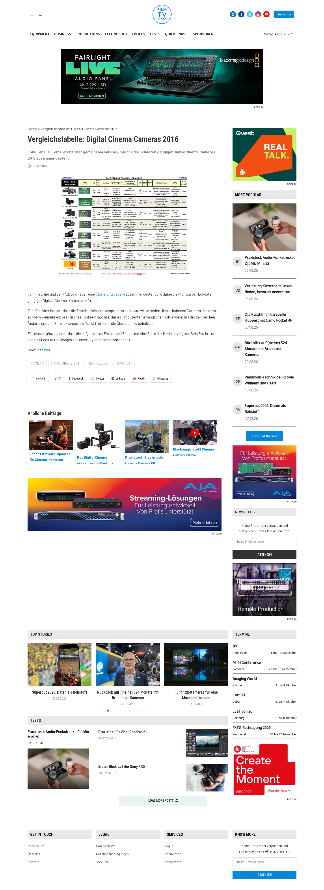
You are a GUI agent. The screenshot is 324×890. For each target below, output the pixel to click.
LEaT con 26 (242, 711)
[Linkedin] (233, 14)
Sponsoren (203, 34)
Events (138, 34)
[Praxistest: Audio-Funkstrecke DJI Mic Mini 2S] (58, 768)
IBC (235, 646)
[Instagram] (258, 14)
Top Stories (41, 634)
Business (62, 34)
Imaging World (245, 678)
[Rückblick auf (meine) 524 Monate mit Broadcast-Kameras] (128, 664)
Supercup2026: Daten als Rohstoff (59, 692)
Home (32, 129)
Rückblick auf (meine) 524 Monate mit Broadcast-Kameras (266, 348)
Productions (87, 34)
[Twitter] (250, 14)
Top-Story (123, 363)
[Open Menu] (32, 14)
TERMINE (242, 634)
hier (47, 350)
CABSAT (239, 695)
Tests (154, 34)
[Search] (40, 15)
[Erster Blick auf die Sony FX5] (207, 778)
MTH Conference (247, 662)
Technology (115, 34)
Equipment (40, 34)
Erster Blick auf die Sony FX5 (121, 766)
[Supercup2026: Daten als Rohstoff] (59, 664)
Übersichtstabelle (110, 294)
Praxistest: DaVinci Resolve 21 (122, 732)
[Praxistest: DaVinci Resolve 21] (207, 743)
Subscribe (284, 14)
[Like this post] (59, 378)
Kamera (37, 363)
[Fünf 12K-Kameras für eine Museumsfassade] (196, 664)
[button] (33, 677)
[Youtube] (266, 14)
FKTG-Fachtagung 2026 (252, 727)
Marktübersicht (65, 363)
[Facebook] (241, 14)
